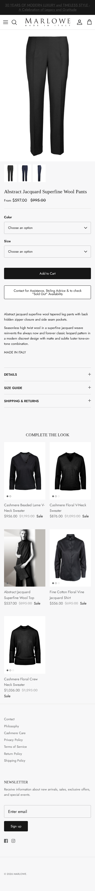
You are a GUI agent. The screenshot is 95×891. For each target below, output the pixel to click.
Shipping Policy (14, 760)
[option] (47, 95)
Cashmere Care (15, 733)
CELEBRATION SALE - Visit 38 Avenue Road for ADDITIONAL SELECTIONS (47, 9)
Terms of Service (15, 746)
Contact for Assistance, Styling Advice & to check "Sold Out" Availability (48, 292)
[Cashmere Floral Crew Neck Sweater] (25, 644)
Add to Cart (47, 273)
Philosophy (11, 726)
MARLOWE (20, 874)
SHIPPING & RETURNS (21, 401)
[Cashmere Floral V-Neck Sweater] (70, 470)
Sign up (16, 826)
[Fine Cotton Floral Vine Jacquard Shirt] (70, 558)
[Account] (78, 22)
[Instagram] (13, 841)
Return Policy (13, 753)
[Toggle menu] (5, 22)
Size (7, 241)
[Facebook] (6, 841)
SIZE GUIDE (13, 388)
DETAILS (10, 374)
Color (8, 217)
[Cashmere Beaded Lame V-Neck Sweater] (25, 470)
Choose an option (20, 227)
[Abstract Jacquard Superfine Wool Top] (25, 558)
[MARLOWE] (47, 22)
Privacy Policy (13, 739)
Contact (9, 719)
